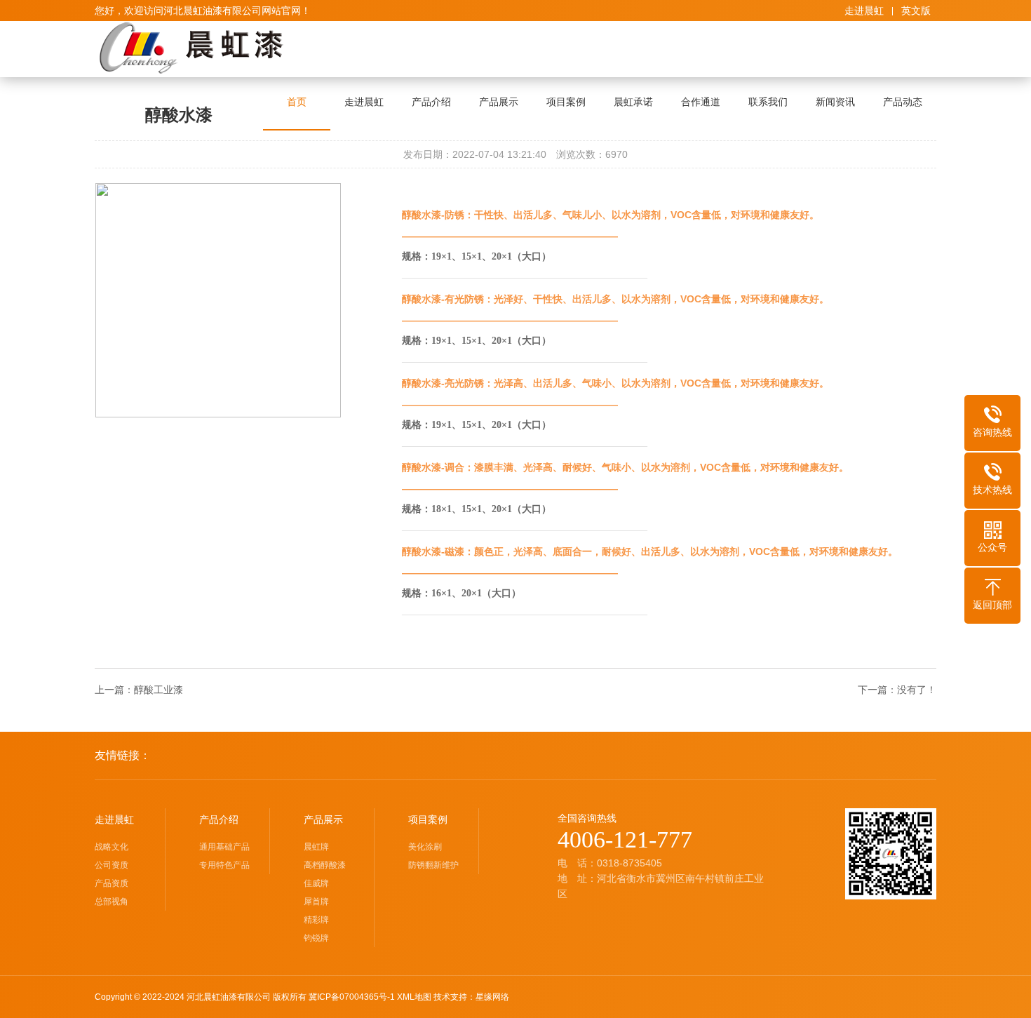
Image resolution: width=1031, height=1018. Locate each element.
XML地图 (414, 997)
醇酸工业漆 (158, 689)
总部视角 (111, 901)
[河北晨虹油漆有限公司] (192, 47)
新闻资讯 (835, 101)
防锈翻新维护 (433, 865)
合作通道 (700, 101)
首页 (296, 101)
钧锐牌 (316, 938)
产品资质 (111, 883)
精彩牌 (316, 920)
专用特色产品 (224, 865)
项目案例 (566, 101)
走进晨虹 (864, 10)
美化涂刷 (425, 847)
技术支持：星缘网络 (471, 997)
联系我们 (768, 101)
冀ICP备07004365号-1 (352, 997)
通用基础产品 (224, 847)
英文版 (916, 10)
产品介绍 (431, 101)
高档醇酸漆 (325, 865)
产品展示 (498, 101)
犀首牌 (316, 901)
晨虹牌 (316, 847)
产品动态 (902, 101)
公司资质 (111, 865)
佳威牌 (316, 883)
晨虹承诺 (633, 101)
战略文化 (111, 847)
